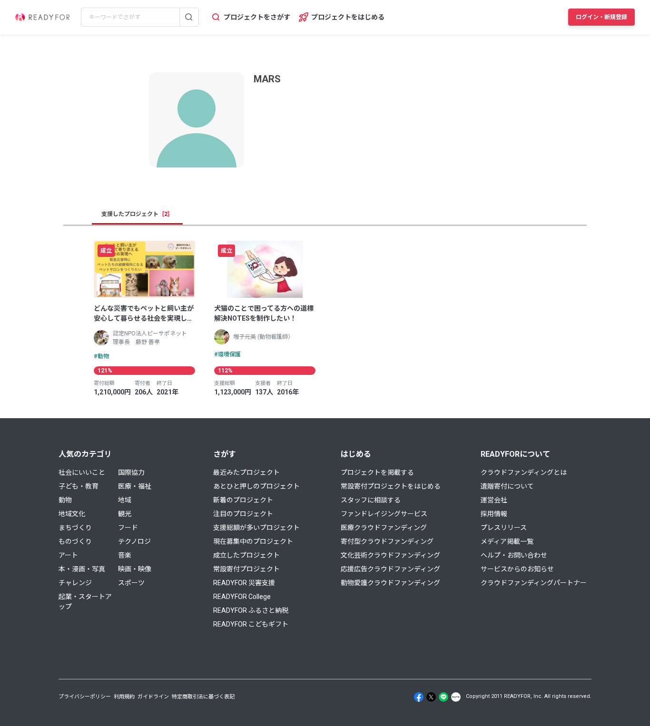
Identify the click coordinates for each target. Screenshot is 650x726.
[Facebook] (418, 697)
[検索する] (188, 17)
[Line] (443, 697)
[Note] (456, 697)
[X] (431, 697)
